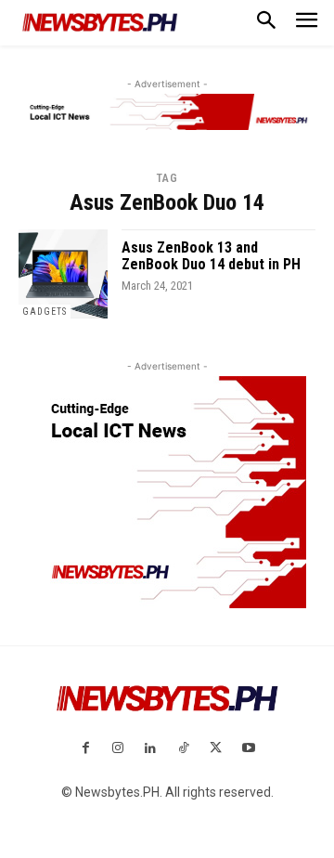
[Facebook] (84, 748)
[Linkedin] (150, 748)
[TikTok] (183, 748)
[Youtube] (248, 748)
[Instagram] (118, 748)
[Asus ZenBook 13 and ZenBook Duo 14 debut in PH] (63, 273)
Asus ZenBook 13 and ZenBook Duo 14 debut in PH (211, 256)
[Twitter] (215, 748)
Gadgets (44, 311)
